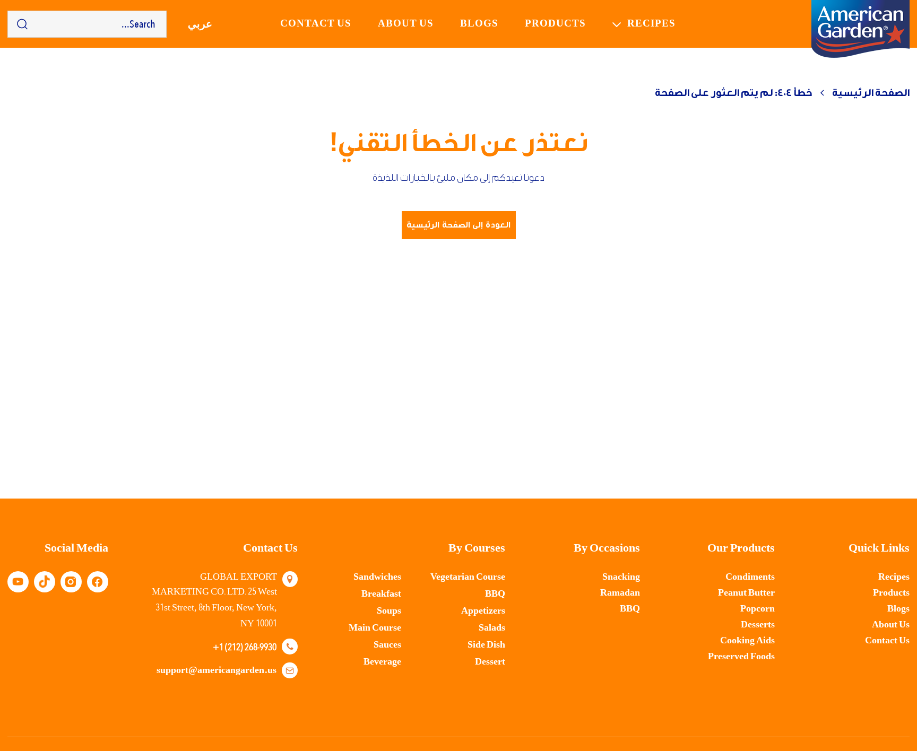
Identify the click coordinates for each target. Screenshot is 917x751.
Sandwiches (377, 577)
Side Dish (486, 645)
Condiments (750, 577)
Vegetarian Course (467, 577)
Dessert (490, 662)
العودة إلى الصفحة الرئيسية (458, 225)
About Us (406, 23)
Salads (492, 628)
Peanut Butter (746, 593)
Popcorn (757, 609)
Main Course (375, 628)
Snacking (621, 577)
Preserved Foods (741, 656)
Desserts (758, 624)
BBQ (630, 609)
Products (555, 23)
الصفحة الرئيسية (871, 93)
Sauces (387, 645)
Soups (389, 611)
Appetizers (483, 611)
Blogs (479, 23)
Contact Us (887, 640)
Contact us (315, 23)
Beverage (382, 662)
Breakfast (381, 594)
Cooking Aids (747, 640)
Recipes (651, 23)
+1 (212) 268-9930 (244, 646)
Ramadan (620, 593)
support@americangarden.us (216, 670)
